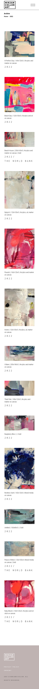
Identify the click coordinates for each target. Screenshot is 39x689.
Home (6, 16)
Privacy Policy (11, 666)
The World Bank (18, 161)
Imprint (8, 670)
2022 (8, 67)
